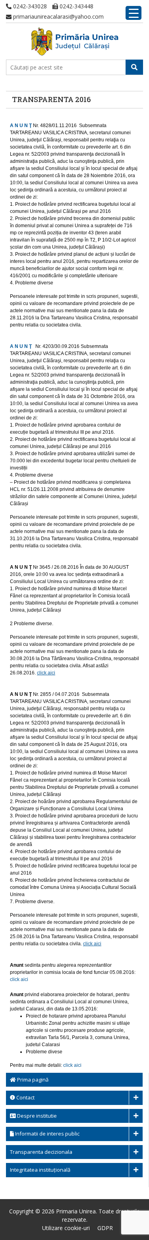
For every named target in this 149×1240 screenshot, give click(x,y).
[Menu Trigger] (133, 13)
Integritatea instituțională (40, 1169)
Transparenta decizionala (41, 1151)
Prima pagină (32, 1079)
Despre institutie (36, 1115)
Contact (25, 1097)
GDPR (105, 1228)
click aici (46, 673)
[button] (134, 67)
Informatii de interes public (46, 1133)
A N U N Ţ (21, 125)
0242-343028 (29, 6)
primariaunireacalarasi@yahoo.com (58, 16)
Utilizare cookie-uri (66, 1228)
